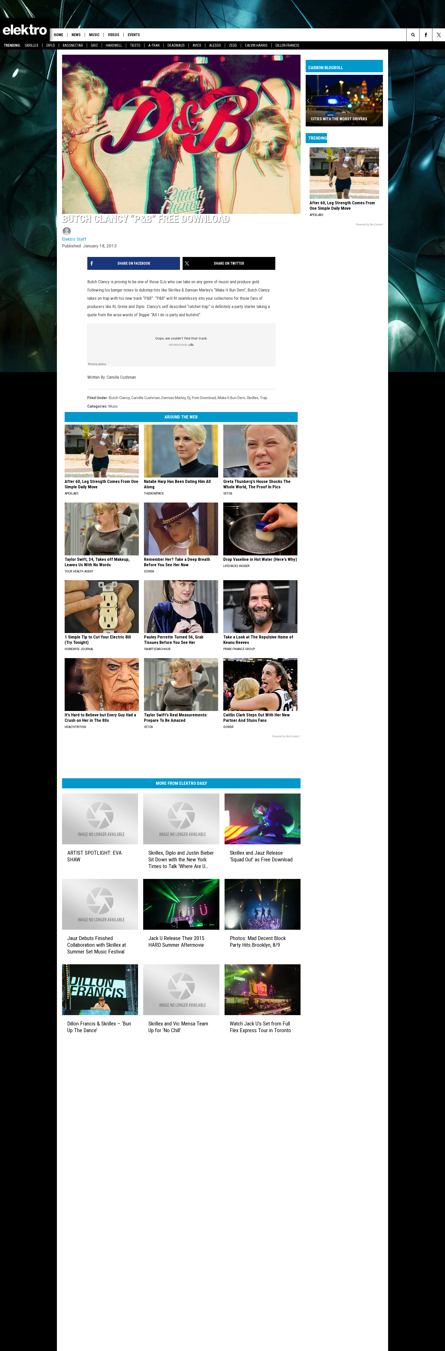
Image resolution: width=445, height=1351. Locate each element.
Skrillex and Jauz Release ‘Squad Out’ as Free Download (261, 856)
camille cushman (145, 398)
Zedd (233, 45)
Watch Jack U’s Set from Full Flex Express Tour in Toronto (260, 1027)
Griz (94, 45)
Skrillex (31, 45)
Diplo (50, 45)
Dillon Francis (287, 45)
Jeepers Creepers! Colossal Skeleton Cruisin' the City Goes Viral (340, 116)
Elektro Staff (74, 239)
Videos (113, 35)
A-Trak (154, 45)
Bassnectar (73, 45)
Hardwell (114, 45)
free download (204, 398)
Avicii (197, 45)
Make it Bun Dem (231, 398)
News (76, 35)
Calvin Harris (256, 45)
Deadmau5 (176, 45)
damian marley (173, 398)
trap (263, 398)
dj (188, 398)
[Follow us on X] (438, 34)
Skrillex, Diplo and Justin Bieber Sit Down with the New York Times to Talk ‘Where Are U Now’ (181, 860)
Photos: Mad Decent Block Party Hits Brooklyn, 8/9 (258, 941)
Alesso (215, 45)
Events (134, 35)
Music (94, 35)
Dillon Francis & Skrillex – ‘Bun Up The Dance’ (99, 1027)
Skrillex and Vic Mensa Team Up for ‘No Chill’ (178, 1027)
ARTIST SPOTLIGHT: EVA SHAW (94, 856)
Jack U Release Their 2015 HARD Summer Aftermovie (176, 941)
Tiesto (135, 45)
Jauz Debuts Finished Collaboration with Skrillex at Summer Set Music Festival (96, 945)
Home (58, 35)
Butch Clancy (119, 398)
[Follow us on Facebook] (426, 34)
